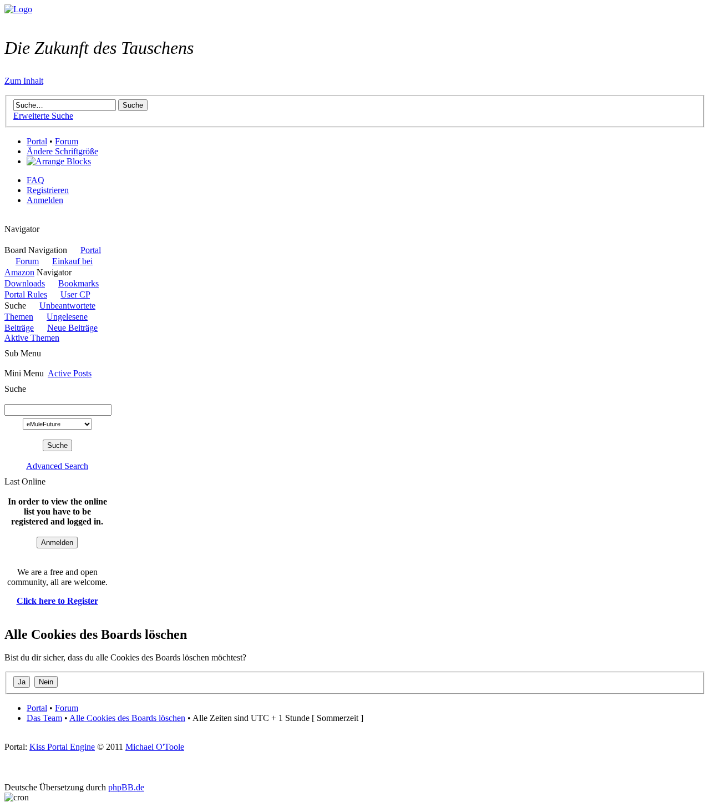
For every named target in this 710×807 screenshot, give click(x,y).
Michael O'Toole (154, 746)
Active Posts (70, 373)
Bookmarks (78, 283)
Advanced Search (57, 466)
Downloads (24, 283)
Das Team (44, 718)
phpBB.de (126, 787)
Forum (66, 141)
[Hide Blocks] (7, 219)
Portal (37, 141)
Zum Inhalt (23, 80)
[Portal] (18, 9)
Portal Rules (25, 294)
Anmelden (45, 200)
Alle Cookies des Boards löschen (127, 718)
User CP (75, 294)
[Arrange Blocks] (59, 162)
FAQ (35, 180)
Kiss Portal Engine (62, 746)
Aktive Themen (31, 337)
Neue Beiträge (72, 327)
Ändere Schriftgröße (62, 151)
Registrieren (48, 190)
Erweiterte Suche (43, 115)
